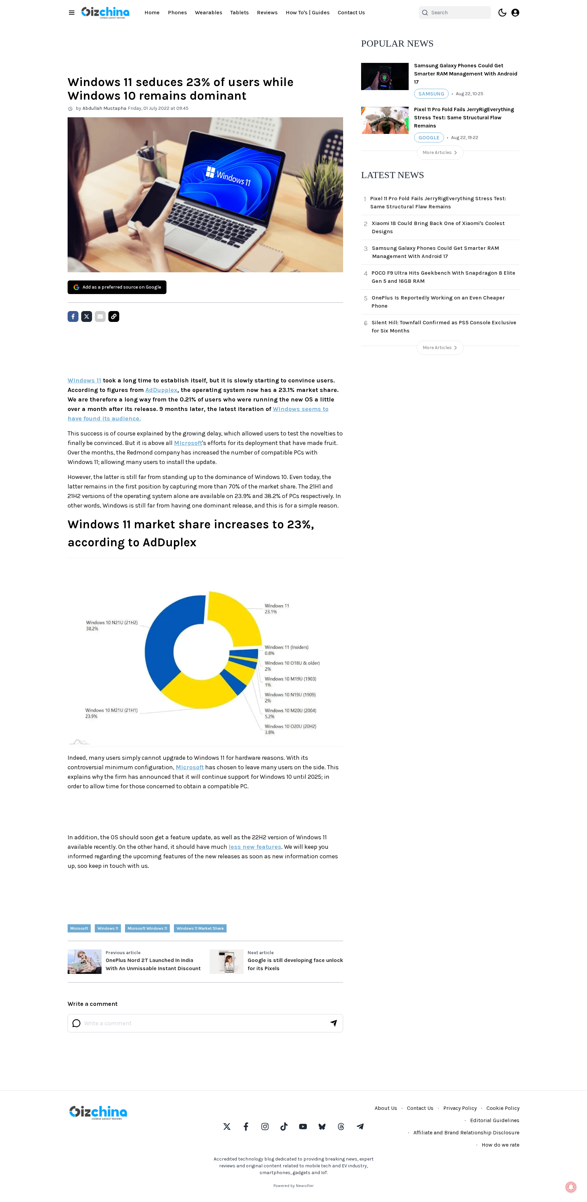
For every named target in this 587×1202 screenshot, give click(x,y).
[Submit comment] (333, 1023)
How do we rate (500, 1144)
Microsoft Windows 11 (147, 928)
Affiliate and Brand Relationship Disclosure (466, 1132)
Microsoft (188, 443)
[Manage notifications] (571, 1187)
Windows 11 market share (200, 928)
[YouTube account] (303, 1126)
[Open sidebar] (72, 12)
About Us (386, 1108)
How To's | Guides (308, 12)
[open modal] (515, 12)
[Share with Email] (100, 316)
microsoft (79, 928)
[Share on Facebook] (73, 316)
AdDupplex (161, 390)
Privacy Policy (460, 1108)
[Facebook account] (246, 1126)
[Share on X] (86, 316)
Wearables (208, 12)
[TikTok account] (284, 1126)
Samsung (431, 93)
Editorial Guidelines (494, 1120)
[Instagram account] (265, 1126)
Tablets (239, 12)
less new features (255, 847)
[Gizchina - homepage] (105, 12)
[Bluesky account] (322, 1126)
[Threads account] (341, 1126)
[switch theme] (502, 12)
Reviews (267, 12)
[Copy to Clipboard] (113, 316)
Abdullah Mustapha (104, 108)
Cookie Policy (502, 1108)
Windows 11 (84, 380)
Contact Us (351, 12)
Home (152, 12)
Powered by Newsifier (293, 1185)
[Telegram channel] (360, 1126)
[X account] (227, 1126)
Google (429, 137)
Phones (177, 12)
